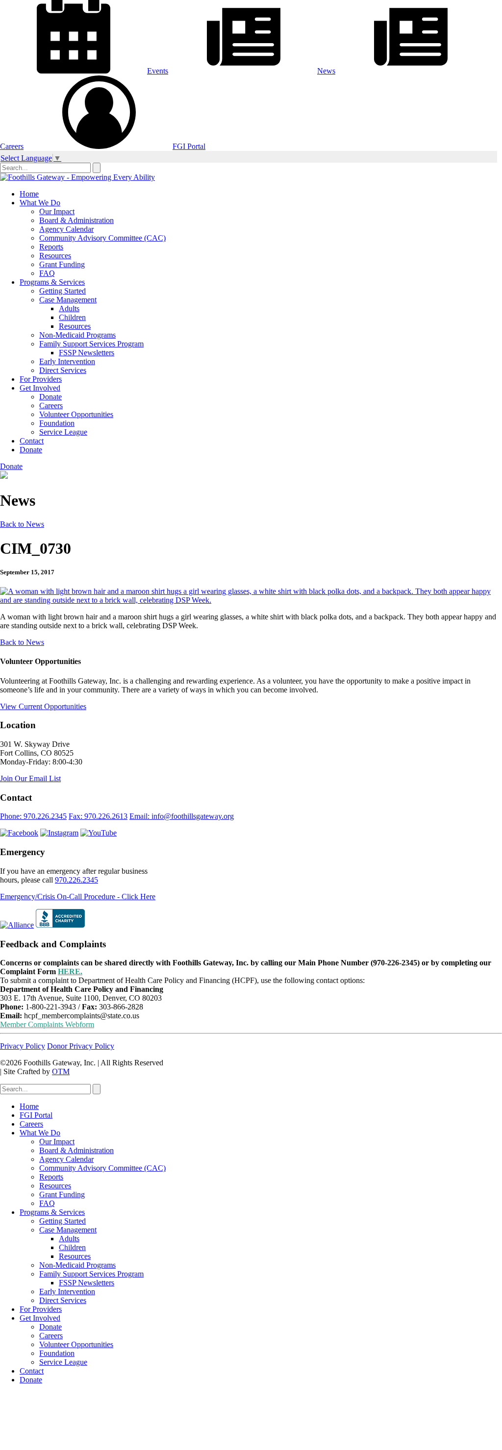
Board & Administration (76, 220)
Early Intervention (67, 361)
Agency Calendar (66, 229)
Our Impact (57, 211)
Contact (32, 441)
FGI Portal (189, 146)
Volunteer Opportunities (76, 414)
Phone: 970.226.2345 (33, 816)
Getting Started (62, 291)
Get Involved (40, 388)
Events (157, 71)
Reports (51, 247)
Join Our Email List (30, 778)
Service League (63, 432)
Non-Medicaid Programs (77, 335)
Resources (55, 255)
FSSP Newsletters (86, 352)
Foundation (57, 423)
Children (72, 317)
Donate (50, 397)
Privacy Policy (22, 1046)
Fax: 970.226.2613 (98, 816)
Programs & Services (52, 282)
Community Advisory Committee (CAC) (102, 238)
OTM (61, 1071)
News (326, 71)
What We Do (40, 202)
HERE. (70, 971)
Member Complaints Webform (47, 1024)
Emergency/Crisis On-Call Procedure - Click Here (77, 896)
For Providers (41, 379)
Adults (69, 308)
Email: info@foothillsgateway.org (181, 816)
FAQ (47, 273)
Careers (51, 405)
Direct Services (62, 370)
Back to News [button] (22, 524)
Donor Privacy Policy (80, 1046)
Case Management (68, 299)
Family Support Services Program (91, 344)
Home (29, 194)
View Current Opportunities (43, 706)
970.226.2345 (76, 880)
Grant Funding (62, 264)
